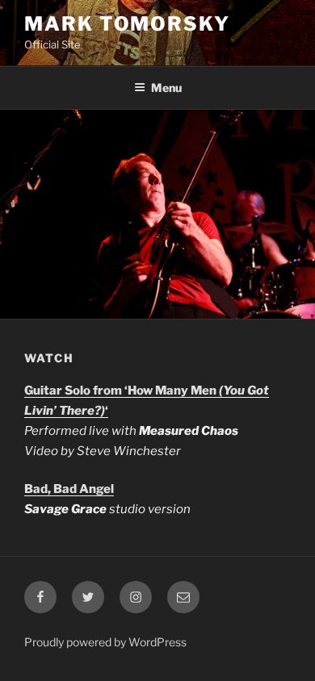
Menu (166, 87)
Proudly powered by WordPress (105, 642)
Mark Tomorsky (127, 24)
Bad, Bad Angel (69, 489)
